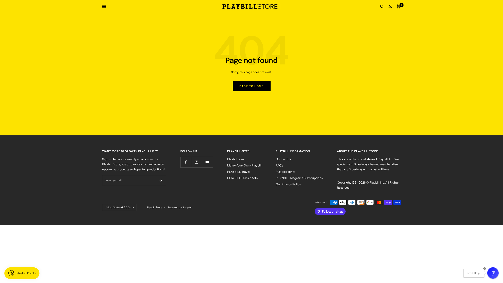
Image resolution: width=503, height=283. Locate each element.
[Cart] (399, 6)
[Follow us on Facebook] (185, 162)
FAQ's (279, 165)
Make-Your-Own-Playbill (244, 165)
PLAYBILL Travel (238, 172)
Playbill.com (235, 159)
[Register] (160, 180)
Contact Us (283, 159)
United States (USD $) (117, 207)
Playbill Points (285, 172)
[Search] (382, 6)
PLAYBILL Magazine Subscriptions (299, 178)
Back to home (252, 86)
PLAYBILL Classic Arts (242, 178)
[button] (493, 273)
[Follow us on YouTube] (207, 162)
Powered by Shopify (180, 207)
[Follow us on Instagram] (196, 162)
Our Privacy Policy (288, 184)
